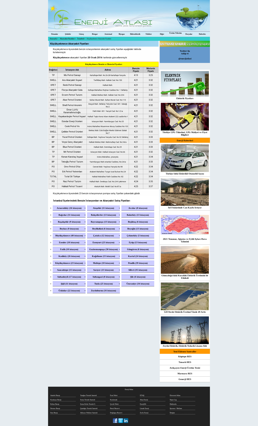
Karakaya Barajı (55, 400)
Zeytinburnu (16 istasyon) (103, 290)
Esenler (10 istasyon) (69, 242)
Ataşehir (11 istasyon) (103, 208)
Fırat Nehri (114, 395)
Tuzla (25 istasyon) (103, 284)
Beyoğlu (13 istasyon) (137, 228)
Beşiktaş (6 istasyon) (138, 222)
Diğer (162, 34)
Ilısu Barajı (54, 413)
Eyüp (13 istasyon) (138, 242)
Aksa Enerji (144, 400)
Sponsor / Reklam (176, 408)
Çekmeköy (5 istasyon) (138, 235)
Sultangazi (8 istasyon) (104, 277)
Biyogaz (122, 34)
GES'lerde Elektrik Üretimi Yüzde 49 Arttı (185, 312)
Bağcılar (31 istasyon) (69, 215)
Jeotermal (108, 34)
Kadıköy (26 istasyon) (69, 256)
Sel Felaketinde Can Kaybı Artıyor (185, 207)
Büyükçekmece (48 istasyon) (69, 235)
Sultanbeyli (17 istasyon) (69, 277)
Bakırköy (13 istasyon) (138, 215)
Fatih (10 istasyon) (69, 249)
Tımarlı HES (185, 362)
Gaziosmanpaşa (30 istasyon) (103, 249)
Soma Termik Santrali (87, 400)
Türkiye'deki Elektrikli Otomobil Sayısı (185, 173)
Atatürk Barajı (55, 395)
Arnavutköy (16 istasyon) (69, 208)
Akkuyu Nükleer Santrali (88, 413)
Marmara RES (185, 373)
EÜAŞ (142, 395)
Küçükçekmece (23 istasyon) (69, 263)
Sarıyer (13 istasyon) (103, 270)
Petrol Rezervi (115, 408)
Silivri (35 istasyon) (137, 270)
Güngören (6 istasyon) (138, 249)
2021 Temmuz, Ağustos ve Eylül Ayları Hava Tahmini (185, 240)
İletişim (172, 413)
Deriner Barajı (55, 408)
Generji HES (185, 379)
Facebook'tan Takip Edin (115, 420)
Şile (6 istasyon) (137, 277)
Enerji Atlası (129, 389)
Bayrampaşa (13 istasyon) (103, 222)
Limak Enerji (144, 408)
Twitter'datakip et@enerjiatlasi (184, 55)
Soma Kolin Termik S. (88, 404)
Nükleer (149, 34)
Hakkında (173, 404)
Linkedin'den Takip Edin (126, 420)
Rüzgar (95, 34)
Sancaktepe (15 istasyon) (69, 270)
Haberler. (202, 34)
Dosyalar (188, 34)
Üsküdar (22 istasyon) (69, 290)
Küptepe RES (184, 356)
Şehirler (68, 34)
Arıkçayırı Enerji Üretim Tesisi (185, 368)
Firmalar (54, 34)
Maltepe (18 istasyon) (103, 263)
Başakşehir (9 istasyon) (69, 222)
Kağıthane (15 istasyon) (103, 256)
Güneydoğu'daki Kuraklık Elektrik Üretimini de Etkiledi (184, 276)
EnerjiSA (143, 404)
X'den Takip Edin (120, 420)
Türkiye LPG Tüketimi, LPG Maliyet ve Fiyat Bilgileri (184, 133)
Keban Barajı (54, 404)
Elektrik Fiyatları (184, 98)
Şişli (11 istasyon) (69, 284)
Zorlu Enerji (144, 413)
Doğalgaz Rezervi (116, 413)
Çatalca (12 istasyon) (103, 235)
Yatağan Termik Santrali (88, 395)
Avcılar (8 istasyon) (137, 208)
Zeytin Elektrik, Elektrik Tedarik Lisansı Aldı (185, 346)
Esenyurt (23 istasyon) (103, 242)
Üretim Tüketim (175, 33)
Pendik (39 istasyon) (138, 263)
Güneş (81, 34)
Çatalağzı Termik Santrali (88, 408)
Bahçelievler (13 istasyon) (103, 215)
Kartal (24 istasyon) (138, 256)
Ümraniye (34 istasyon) (137, 284)
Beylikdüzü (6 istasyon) (103, 228)
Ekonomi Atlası (175, 395)
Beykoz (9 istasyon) (69, 228)
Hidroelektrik (135, 34)
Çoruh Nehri (114, 404)
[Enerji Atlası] (129, 15)
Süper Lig (173, 400)
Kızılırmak (113, 400)
